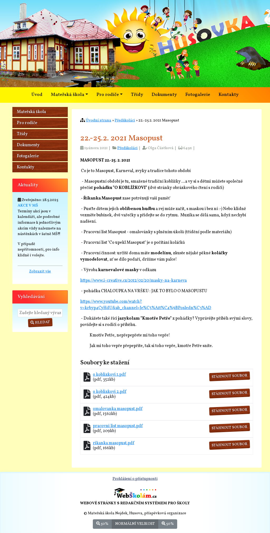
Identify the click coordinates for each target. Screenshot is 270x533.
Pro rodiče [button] (108, 94)
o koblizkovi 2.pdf (109, 392)
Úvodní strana (98, 120)
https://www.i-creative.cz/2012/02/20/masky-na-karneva (133, 280)
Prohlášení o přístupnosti (135, 478)
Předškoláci (125, 120)
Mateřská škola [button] (67, 94)
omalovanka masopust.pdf (117, 409)
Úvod (36, 94)
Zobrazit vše (40, 271)
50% (104, 523)
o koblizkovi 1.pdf (109, 375)
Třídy (137, 94)
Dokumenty (164, 94)
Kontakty (229, 94)
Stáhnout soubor (230, 376)
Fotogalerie (197, 94)
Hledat (42, 323)
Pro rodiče (27, 123)
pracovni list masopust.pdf (118, 426)
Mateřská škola (31, 112)
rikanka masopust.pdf (113, 443)
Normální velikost (135, 523)
